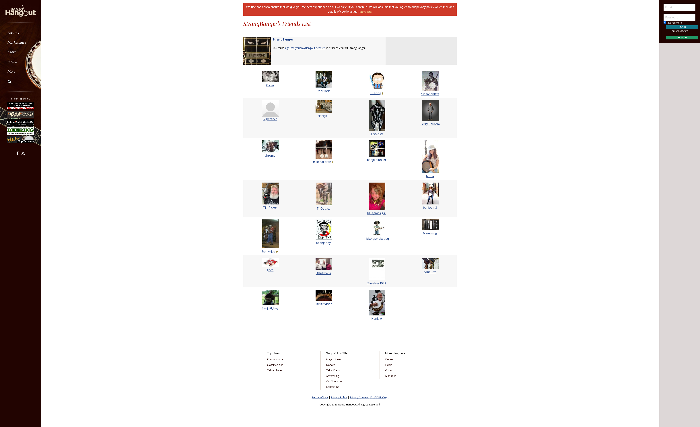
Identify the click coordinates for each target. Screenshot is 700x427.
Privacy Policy (339, 397)
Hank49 (376, 319)
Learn (12, 52)
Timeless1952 (376, 283)
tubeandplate (430, 94)
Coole (270, 85)
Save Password (674, 22)
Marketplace (17, 42)
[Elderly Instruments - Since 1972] (20, 114)
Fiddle (388, 365)
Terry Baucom (430, 124)
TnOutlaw (323, 208)
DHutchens (323, 273)
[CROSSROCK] (20, 122)
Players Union (334, 359)
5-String (375, 93)
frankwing (430, 233)
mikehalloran (322, 162)
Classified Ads (275, 365)
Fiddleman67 (323, 304)
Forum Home (275, 359)
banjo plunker (376, 160)
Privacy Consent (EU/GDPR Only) (369, 397)
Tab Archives (274, 370)
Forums (13, 33)
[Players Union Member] (382, 93)
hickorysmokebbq (376, 239)
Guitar (388, 370)
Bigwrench (270, 119)
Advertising (332, 376)
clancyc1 (323, 116)
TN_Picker (270, 208)
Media (12, 62)
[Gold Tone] (20, 139)
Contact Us (332, 386)
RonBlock (323, 91)
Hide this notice (365, 12)
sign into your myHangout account (305, 48)
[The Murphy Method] (20, 106)
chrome (270, 156)
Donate (330, 365)
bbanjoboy (323, 243)
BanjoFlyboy (270, 308)
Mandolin (390, 376)
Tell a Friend (333, 370)
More (11, 71)
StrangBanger (283, 39)
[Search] (7, 81)
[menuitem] (20, 33)
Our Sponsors (334, 381)
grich (270, 270)
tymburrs (430, 272)
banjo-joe (268, 251)
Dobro (389, 359)
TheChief (376, 134)
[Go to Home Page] (20, 10)
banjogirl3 (430, 208)
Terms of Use (320, 397)
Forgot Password (679, 30)
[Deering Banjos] (20, 131)
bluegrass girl (376, 213)
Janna (430, 176)
